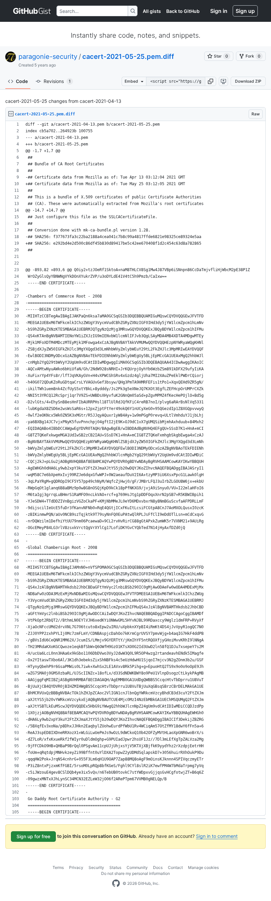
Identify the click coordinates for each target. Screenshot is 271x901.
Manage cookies (203, 867)
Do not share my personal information (135, 873)
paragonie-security (48, 57)
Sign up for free (33, 836)
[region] (135, 468)
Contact (175, 867)
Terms (58, 867)
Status (115, 867)
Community (137, 867)
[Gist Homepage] (32, 11)
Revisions (57, 81)
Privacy (76, 867)
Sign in (218, 11)
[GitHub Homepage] (116, 883)
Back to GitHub (183, 11)
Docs (158, 867)
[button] (210, 81)
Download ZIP (248, 81)
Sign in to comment (217, 836)
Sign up (245, 11)
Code (22, 81)
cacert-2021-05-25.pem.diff (128, 57)
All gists (152, 11)
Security (96, 867)
